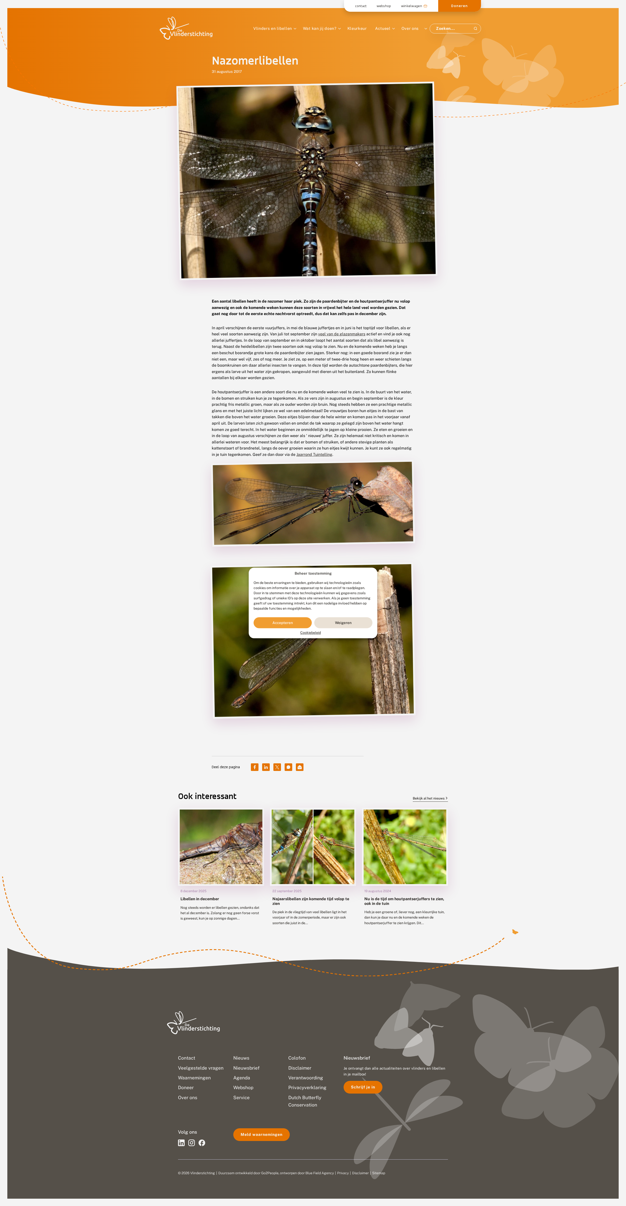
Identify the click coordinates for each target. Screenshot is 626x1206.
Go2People (270, 1173)
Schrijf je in (363, 1087)
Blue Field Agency (319, 1173)
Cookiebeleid (310, 633)
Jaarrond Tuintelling (314, 454)
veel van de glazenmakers (341, 334)
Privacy (343, 1173)
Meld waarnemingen (261, 1134)
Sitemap (378, 1173)
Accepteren (282, 623)
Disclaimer (360, 1173)
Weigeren (343, 623)
